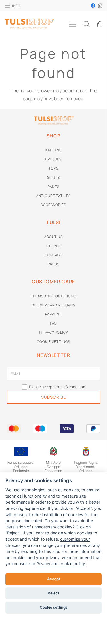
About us (53, 236)
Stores (53, 245)
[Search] (86, 24)
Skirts (53, 177)
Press (53, 264)
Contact (53, 255)
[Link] (29, 28)
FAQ (53, 323)
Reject (53, 593)
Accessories (53, 204)
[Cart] (100, 24)
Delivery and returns (53, 305)
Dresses (53, 159)
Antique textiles (53, 195)
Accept (53, 579)
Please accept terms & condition (56, 386)
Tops (53, 168)
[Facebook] (93, 5)
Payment (53, 314)
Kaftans (53, 150)
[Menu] (73, 24)
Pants (53, 186)
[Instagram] (100, 6)
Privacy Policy (53, 332)
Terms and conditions (53, 296)
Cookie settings (53, 341)
